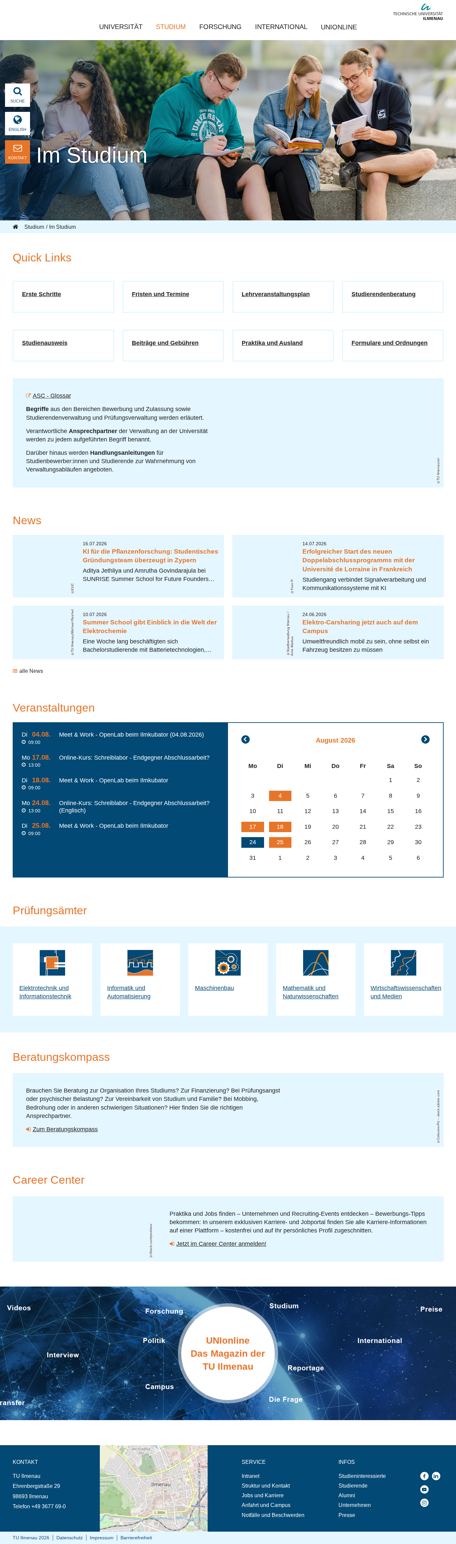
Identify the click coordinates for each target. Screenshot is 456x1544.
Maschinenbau (214, 988)
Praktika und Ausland (272, 343)
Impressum (101, 1537)
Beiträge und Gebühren (165, 343)
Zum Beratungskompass (65, 1129)
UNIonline (339, 27)
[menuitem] (273, 1476)
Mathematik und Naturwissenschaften (310, 992)
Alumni (346, 1495)
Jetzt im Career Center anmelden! (221, 1243)
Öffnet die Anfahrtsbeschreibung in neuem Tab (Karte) (149, 1451)
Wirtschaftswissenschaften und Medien (406, 992)
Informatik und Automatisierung (129, 992)
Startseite (16, 227)
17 (252, 826)
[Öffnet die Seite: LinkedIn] (438, 1476)
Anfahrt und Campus (266, 1505)
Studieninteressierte (362, 1476)
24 (252, 842)
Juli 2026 (245, 739)
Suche (17, 101)
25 (280, 842)
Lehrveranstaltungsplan (276, 294)
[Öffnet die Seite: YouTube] (426, 1489)
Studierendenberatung (384, 294)
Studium (171, 26)
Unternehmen (354, 1505)
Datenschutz (69, 1537)
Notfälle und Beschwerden (273, 1515)
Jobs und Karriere (263, 1495)
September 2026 (425, 739)
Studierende (353, 1486)
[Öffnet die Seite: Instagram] (426, 1503)
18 (280, 826)
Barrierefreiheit (136, 1537)
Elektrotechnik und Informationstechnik (45, 992)
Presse (346, 1515)
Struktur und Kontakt (266, 1486)
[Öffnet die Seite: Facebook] (426, 1476)
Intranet (250, 1476)
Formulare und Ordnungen (390, 343)
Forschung (220, 26)
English (17, 129)
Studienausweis (44, 343)
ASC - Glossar (52, 395)
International (281, 26)
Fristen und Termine (160, 294)
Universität (121, 26)
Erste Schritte (41, 294)
